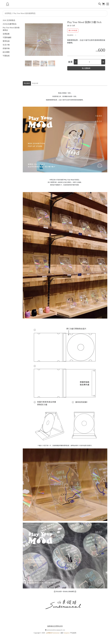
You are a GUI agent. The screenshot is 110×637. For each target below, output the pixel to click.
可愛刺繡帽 (7, 37)
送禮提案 (6, 34)
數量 (70, 62)
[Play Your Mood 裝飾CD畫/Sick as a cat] (44, 40)
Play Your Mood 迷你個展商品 (24, 13)
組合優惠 (6, 52)
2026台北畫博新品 (9, 24)
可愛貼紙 (6, 56)
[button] (60, 39)
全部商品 (8, 13)
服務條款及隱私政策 (55, 626)
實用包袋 (6, 41)
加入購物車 (86, 68)
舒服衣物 (6, 48)
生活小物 (6, 45)
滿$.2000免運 (72, 30)
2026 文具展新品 (9, 20)
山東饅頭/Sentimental (53, 633)
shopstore (67, 633)
